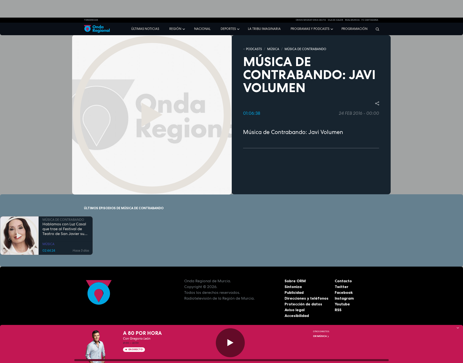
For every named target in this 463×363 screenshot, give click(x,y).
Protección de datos (303, 304)
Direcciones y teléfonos (306, 298)
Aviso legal (295, 309)
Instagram (344, 298)
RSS (338, 309)
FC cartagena (369, 20)
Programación (354, 29)
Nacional (202, 29)
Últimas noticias (145, 29)
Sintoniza (293, 286)
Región (175, 29)
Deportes (228, 29)
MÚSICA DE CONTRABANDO (305, 49)
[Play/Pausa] (230, 342)
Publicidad (294, 292)
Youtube (342, 304)
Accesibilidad (297, 315)
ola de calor (335, 20)
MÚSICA (273, 49)
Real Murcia (352, 20)
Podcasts (254, 49)
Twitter (341, 286)
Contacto (343, 280)
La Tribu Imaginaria (264, 29)
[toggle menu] (184, 29)
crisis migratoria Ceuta (311, 20)
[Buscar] (376, 29)
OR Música (320, 336)
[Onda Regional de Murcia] (97, 29)
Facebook (344, 292)
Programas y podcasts (310, 29)
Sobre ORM (295, 280)
